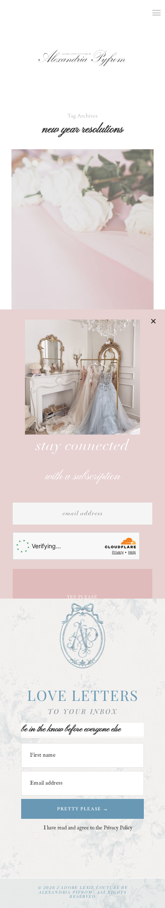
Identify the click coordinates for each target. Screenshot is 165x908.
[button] (153, 321)
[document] (82, 454)
